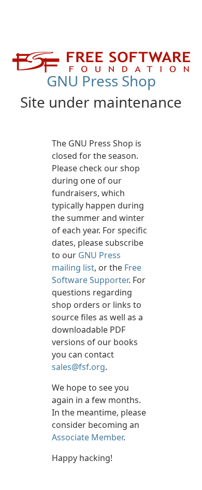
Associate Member (87, 437)
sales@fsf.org (78, 367)
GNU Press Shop (101, 81)
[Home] (101, 61)
